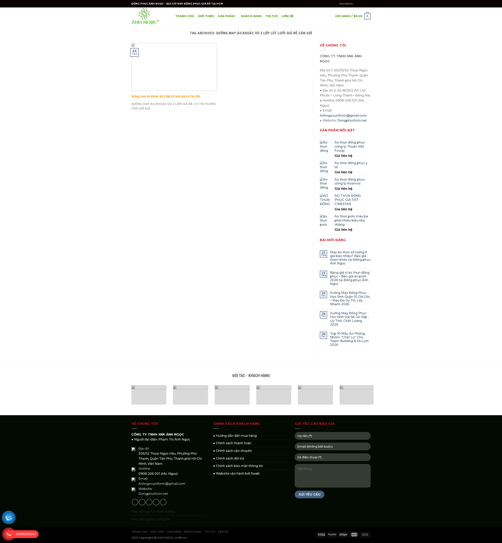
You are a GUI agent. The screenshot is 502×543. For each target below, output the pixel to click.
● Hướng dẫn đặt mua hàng (235, 436)
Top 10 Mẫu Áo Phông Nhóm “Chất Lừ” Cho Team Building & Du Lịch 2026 (349, 339)
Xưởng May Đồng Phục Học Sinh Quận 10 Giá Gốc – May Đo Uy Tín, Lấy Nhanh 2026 (350, 298)
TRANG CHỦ (184, 16)
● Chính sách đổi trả (228, 458)
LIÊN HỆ (288, 16)
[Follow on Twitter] (365, 3)
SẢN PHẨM (226, 16)
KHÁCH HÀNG (251, 16)
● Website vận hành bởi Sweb (236, 473)
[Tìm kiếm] (326, 16)
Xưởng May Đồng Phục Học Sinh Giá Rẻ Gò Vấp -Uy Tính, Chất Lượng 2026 (349, 318)
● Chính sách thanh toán (232, 443)
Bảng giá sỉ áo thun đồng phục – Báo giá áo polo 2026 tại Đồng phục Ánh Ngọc (349, 278)
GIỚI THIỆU (206, 16)
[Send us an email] (368, 3)
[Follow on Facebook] (357, 3)
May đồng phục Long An (150, 519)
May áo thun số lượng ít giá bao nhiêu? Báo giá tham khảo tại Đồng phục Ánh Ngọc (350, 257)
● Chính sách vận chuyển (232, 451)
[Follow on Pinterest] (163, 502)
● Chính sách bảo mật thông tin (238, 466)
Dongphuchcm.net (352, 120)
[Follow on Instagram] (361, 3)
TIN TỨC (272, 16)
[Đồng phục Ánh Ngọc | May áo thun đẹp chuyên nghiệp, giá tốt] (150, 16)
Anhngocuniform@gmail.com (343, 115)
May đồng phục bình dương (153, 511)
